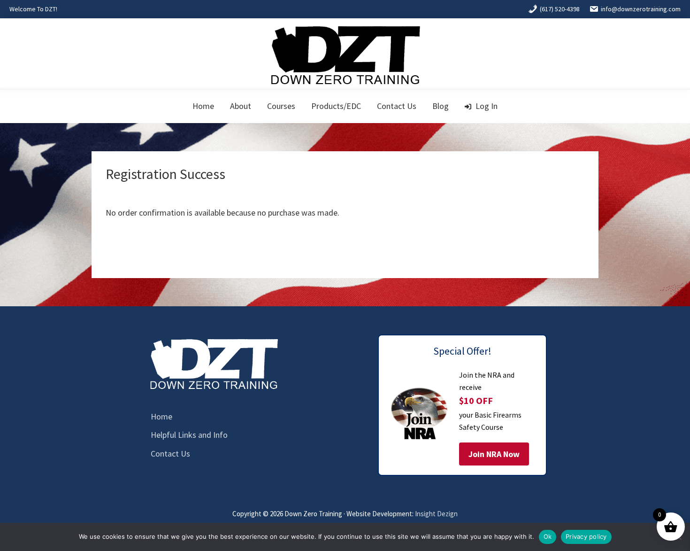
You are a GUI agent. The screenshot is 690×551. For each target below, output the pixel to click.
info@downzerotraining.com (641, 9)
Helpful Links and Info (189, 434)
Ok (548, 536)
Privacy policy (586, 536)
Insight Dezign (436, 513)
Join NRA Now (494, 454)
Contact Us (170, 453)
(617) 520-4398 (560, 9)
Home (161, 416)
